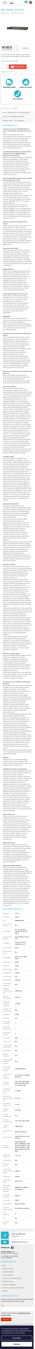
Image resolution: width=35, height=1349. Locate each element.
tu (23, 1333)
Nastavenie (17, 1338)
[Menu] (31, 2)
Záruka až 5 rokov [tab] (12, 113)
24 (15, 1028)
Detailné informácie (6, 72)
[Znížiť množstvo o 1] (8, 68)
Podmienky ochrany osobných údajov (14, 1288)
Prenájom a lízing (8, 1281)
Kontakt (5, 1291)
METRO (17, 913)
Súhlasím (17, 1344)
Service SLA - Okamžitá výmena (12, 1278)
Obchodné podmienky (9, 1285)
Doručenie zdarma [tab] (24, 113)
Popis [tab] (4, 113)
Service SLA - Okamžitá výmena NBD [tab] (13, 117)
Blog (4, 1266)
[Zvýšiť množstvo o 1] (8, 65)
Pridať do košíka (20, 67)
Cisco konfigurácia (8, 1275)
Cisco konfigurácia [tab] (19, 121)
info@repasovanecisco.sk (19, 1242)
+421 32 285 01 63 (18, 1235)
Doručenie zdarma (8, 1272)
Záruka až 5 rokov (8, 1269)
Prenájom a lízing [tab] (7, 121)
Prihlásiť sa (6, 1319)
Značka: (5, 13)
